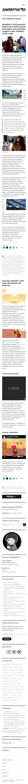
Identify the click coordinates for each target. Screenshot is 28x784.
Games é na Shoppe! (7, 760)
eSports (5, 675)
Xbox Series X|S (13, 700)
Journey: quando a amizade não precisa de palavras (13, 283)
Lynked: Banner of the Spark (16, 265)
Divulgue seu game (8, 591)
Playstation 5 (14, 694)
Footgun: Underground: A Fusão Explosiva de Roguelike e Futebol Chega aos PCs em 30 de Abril (14, 588)
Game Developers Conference (19, 262)
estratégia (10, 675)
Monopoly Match (5, 266)
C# (20, 258)
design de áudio (21, 261)
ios (17, 681)
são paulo (10, 697)
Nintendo (5, 686)
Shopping (4, 776)
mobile (18, 683)
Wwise (20, 273)
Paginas (10, 692)
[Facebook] (8, 652)
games (21, 678)
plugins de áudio (22, 266)
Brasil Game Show (7, 667)
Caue (4, 711)
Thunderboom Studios (7, 273)
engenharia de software (7, 262)
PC (13, 257)
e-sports (13, 672)
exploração (5, 678)
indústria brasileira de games (13, 264)
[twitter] (14, 652)
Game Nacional (14, 678)
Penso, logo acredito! (15, 513)
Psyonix (17, 268)
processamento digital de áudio (9, 268)
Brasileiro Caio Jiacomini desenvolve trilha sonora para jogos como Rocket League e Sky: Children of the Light (13, 29)
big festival (14, 664)
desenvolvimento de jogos (12, 261)
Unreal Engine (15, 273)
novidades (17, 689)
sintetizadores (15, 271)
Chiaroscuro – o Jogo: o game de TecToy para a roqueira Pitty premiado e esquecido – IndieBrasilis (14, 722)
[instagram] (19, 652)
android (5, 664)
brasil (20, 664)
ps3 (22, 486)
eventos (22, 675)
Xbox (20, 697)
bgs (9, 664)
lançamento (6, 683)
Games (8, 257)
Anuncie (4, 763)
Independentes (7, 681)
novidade (10, 689)
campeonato (16, 667)
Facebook (5, 750)
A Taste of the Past (19, 257)
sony (24, 486)
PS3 (15, 486)
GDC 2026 (4, 264)
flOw (22, 344)
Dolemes (6, 486)
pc (14, 692)
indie (13, 681)
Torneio (16, 697)
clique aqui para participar (10, 509)
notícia (21, 686)
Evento (17, 675)
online (23, 689)
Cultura (21, 670)
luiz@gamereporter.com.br (9, 571)
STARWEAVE (9, 272)
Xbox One (5, 700)
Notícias (5, 689)
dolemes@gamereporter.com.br (10, 564)
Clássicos (5, 670)
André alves (6, 732)
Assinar (7, 639)
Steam (4, 697)
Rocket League (11, 269)
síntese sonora (9, 271)
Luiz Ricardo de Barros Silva (10, 255)
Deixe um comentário (16, 488)
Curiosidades (6, 672)
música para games (14, 266)
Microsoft (12, 683)
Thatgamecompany (16, 272)
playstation (19, 692)
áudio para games (15, 258)
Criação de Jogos (13, 670)
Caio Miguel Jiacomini (11, 260)
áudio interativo (8, 258)
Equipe (4, 769)
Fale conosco (5, 772)
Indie (11, 257)
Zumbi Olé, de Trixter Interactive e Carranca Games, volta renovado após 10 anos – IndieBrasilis (13, 715)
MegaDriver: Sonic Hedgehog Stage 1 (13, 615)
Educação (19, 672)
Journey (19, 486)
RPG (20, 694)
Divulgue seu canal (13, 711)
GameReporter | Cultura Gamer (8, 780)
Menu (23, 4)
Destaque (4, 257)
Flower (18, 344)
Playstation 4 (6, 694)
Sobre (3, 766)
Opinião (5, 692)
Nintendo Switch (13, 686)
